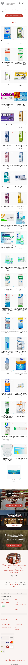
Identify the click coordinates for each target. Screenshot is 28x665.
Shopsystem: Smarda (14, 664)
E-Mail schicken (5, 602)
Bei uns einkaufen (14, 545)
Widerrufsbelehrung (6, 627)
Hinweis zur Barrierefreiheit (18, 623)
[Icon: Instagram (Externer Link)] (14, 586)
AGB (16, 619)
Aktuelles (17, 597)
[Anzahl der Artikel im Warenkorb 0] (23, 3)
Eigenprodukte (4, 619)
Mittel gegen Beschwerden (19, 10)
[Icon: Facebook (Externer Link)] (13, 586)
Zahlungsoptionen (5, 624)
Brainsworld (22, 660)
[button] (20, 3)
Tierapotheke (18, 602)
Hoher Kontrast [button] (23, 1)
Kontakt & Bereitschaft (20, 604)
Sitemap (17, 629)
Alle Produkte (9, 10)
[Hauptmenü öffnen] (26, 3)
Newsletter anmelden (14, 505)
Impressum (17, 617)
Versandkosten (5, 622)
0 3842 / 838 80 (14, 584)
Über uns (17, 599)
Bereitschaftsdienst (14, 525)
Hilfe (16, 627)
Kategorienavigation (14, 16)
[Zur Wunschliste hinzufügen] (12, 28)
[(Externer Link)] (7, 605)
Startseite (3, 10)
